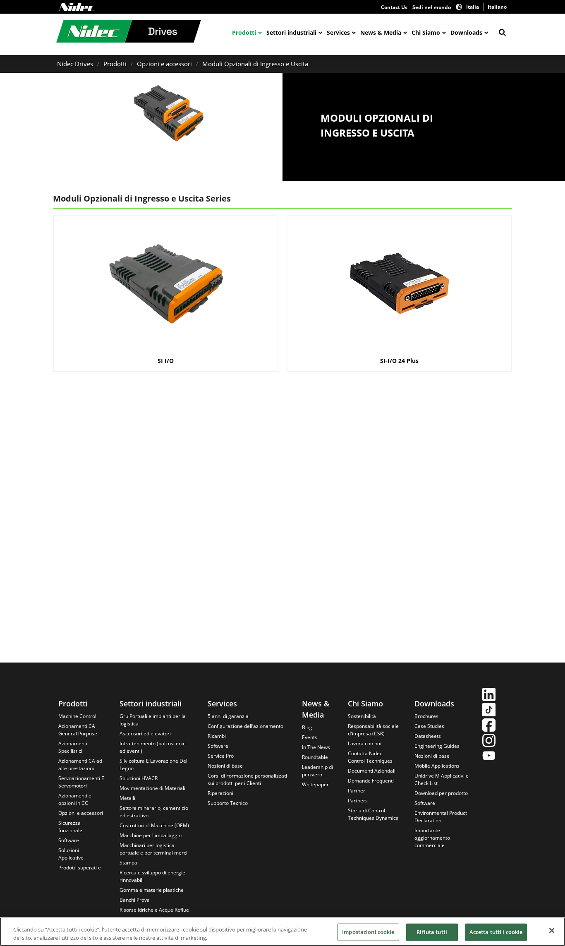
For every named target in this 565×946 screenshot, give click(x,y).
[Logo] (77, 7)
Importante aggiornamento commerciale (432, 838)
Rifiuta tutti (432, 932)
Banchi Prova (135, 899)
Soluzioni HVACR (139, 778)
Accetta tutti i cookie (496, 932)
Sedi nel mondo (431, 7)
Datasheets (427, 736)
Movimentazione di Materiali (152, 788)
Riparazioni (220, 793)
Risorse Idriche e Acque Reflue (154, 909)
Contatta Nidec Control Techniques (370, 757)
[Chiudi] (552, 931)
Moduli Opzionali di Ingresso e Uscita (255, 64)
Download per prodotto (441, 793)
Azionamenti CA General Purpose (77, 730)
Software (68, 840)
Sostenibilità (362, 716)
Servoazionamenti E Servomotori (81, 782)
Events (309, 737)
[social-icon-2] (489, 710)
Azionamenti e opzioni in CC (74, 799)
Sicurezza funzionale (70, 826)
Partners (358, 800)
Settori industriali (291, 32)
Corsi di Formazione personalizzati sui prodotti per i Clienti (247, 779)
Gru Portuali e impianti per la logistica (153, 720)
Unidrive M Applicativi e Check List (441, 779)
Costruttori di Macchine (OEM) (154, 825)
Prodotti (244, 32)
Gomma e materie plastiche (152, 889)
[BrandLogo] (128, 32)
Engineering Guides (437, 745)
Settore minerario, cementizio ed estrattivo (154, 811)
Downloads (466, 32)
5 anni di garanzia (228, 716)
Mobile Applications (437, 765)
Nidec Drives (75, 64)
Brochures (426, 716)
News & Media (380, 32)
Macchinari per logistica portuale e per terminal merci (153, 849)
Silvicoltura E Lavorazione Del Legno (153, 764)
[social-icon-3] (489, 726)
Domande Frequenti (371, 780)
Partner (356, 790)
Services (338, 32)
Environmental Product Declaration (440, 816)
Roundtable (315, 757)
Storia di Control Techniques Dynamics (373, 814)
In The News (316, 747)
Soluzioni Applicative (71, 854)
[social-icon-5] (489, 756)
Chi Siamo (426, 32)
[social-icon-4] (489, 741)
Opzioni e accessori (164, 64)
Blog (307, 727)
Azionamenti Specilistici (72, 747)
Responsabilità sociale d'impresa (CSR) (373, 730)
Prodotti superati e (79, 867)
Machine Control (77, 716)
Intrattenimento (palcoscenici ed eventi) (153, 747)
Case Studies (429, 726)
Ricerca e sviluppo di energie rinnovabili (152, 876)
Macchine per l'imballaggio (151, 835)
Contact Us (394, 7)
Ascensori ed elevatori (145, 733)
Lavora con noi (364, 743)
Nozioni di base (225, 765)
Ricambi (217, 736)
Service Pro (221, 755)
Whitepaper (315, 784)
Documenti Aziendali (371, 770)
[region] (282, 931)
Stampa (128, 862)
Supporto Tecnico (228, 803)
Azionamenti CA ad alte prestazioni (80, 764)
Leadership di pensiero (317, 771)
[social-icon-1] (489, 695)
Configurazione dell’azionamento (245, 726)
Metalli (127, 798)
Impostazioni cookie (368, 932)
